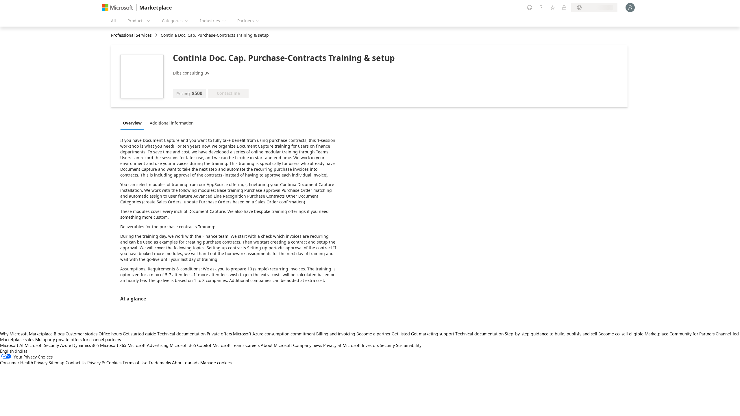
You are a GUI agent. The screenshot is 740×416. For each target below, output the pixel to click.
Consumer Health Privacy (23, 362)
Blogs (59, 334)
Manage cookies (216, 362)
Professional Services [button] (131, 35)
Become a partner (373, 334)
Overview (132, 123)
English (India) (13, 351)
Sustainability (408, 345)
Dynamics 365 (85, 345)
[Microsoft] (117, 7)
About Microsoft (276, 345)
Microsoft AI (11, 345)
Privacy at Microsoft (342, 345)
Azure (65, 345)
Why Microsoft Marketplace (26, 334)
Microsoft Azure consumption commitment (274, 334)
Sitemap (56, 362)
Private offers (219, 334)
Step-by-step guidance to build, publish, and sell (551, 334)
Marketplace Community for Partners (680, 334)
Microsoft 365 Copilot (190, 345)
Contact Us (76, 362)
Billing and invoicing (335, 334)
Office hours (110, 334)
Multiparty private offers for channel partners (78, 339)
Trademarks (160, 362)
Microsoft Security (42, 345)
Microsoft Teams (228, 345)
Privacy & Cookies (104, 362)
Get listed (401, 334)
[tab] (133, 122)
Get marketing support (432, 334)
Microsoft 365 (113, 345)
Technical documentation (181, 334)
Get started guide (139, 334)
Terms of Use (135, 362)
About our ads (185, 362)
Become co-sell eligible (620, 334)
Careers (252, 345)
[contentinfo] (157, 35)
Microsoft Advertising (148, 345)
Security (387, 345)
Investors (370, 345)
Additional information (172, 123)
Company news (307, 345)
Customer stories (81, 334)
